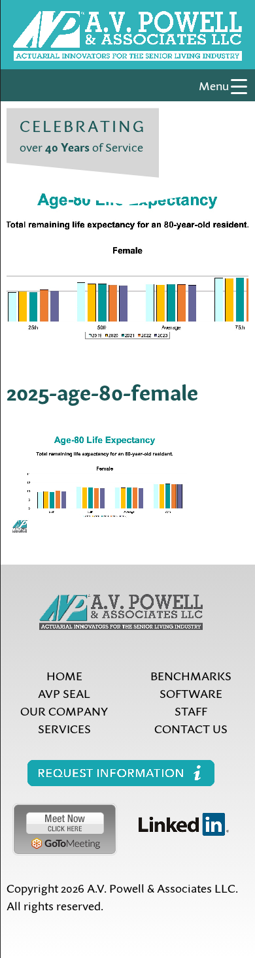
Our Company (64, 710)
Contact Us (191, 728)
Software (191, 693)
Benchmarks (190, 675)
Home (64, 675)
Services (64, 728)
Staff (191, 710)
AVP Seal (64, 693)
